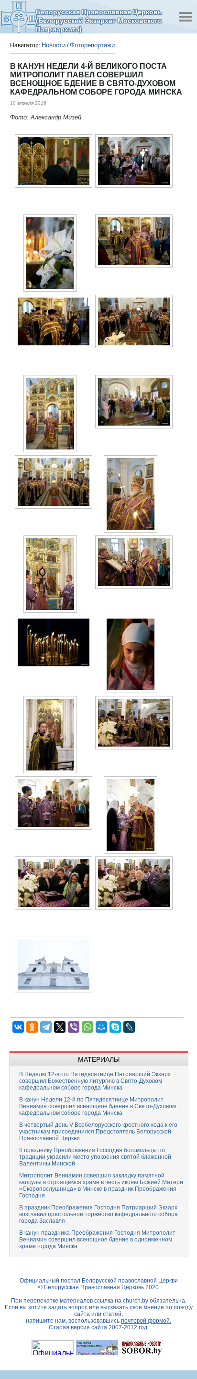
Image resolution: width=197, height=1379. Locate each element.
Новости (54, 45)
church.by (135, 1300)
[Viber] (73, 1027)
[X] (60, 1027)
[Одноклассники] (32, 1027)
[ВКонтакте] (18, 1027)
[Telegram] (46, 1027)
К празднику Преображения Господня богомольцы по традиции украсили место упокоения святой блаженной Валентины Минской (95, 1157)
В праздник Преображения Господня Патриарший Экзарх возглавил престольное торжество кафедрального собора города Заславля (98, 1214)
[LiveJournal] (129, 1027)
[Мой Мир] (101, 1027)
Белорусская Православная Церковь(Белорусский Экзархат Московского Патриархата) (99, 20)
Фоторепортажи (92, 45)
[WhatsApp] (87, 1027)
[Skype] (115, 1027)
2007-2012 (123, 1327)
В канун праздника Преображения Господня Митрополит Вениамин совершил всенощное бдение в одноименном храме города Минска (97, 1239)
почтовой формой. (146, 1320)
